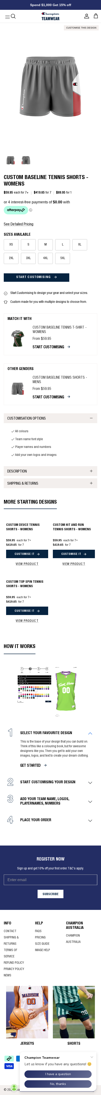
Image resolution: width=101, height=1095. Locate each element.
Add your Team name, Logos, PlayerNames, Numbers (44, 802)
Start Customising (34, 277)
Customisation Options (26, 419)
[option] (50, 86)
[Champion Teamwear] (50, 16)
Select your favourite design (46, 733)
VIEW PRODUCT (27, 564)
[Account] (85, 16)
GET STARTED (30, 766)
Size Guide (42, 944)
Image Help (42, 950)
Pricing (40, 937)
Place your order (35, 820)
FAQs (38, 931)
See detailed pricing (18, 225)
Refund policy (14, 963)
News (7, 975)
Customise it (25, 554)
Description (17, 472)
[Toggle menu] (5, 16)
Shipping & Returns (22, 484)
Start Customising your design (47, 782)
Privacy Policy (14, 969)
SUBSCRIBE (50, 894)
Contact (10, 931)
